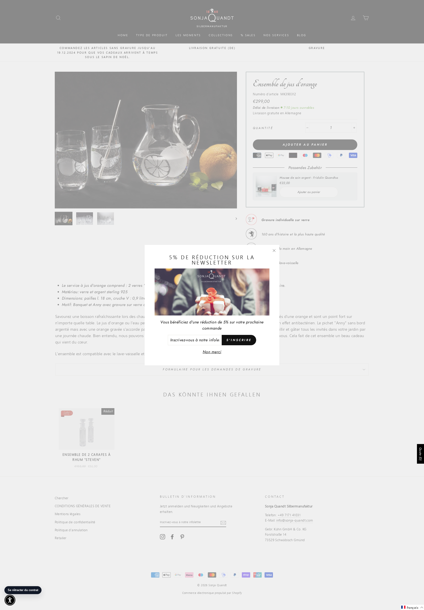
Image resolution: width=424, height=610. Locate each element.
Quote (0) (420, 453)
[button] (9, 600)
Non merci (212, 352)
